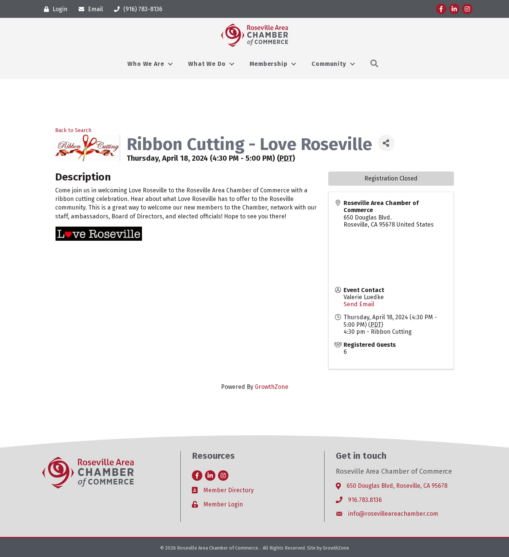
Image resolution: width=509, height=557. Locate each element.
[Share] (386, 143)
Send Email (359, 304)
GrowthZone (271, 386)
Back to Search (73, 130)
